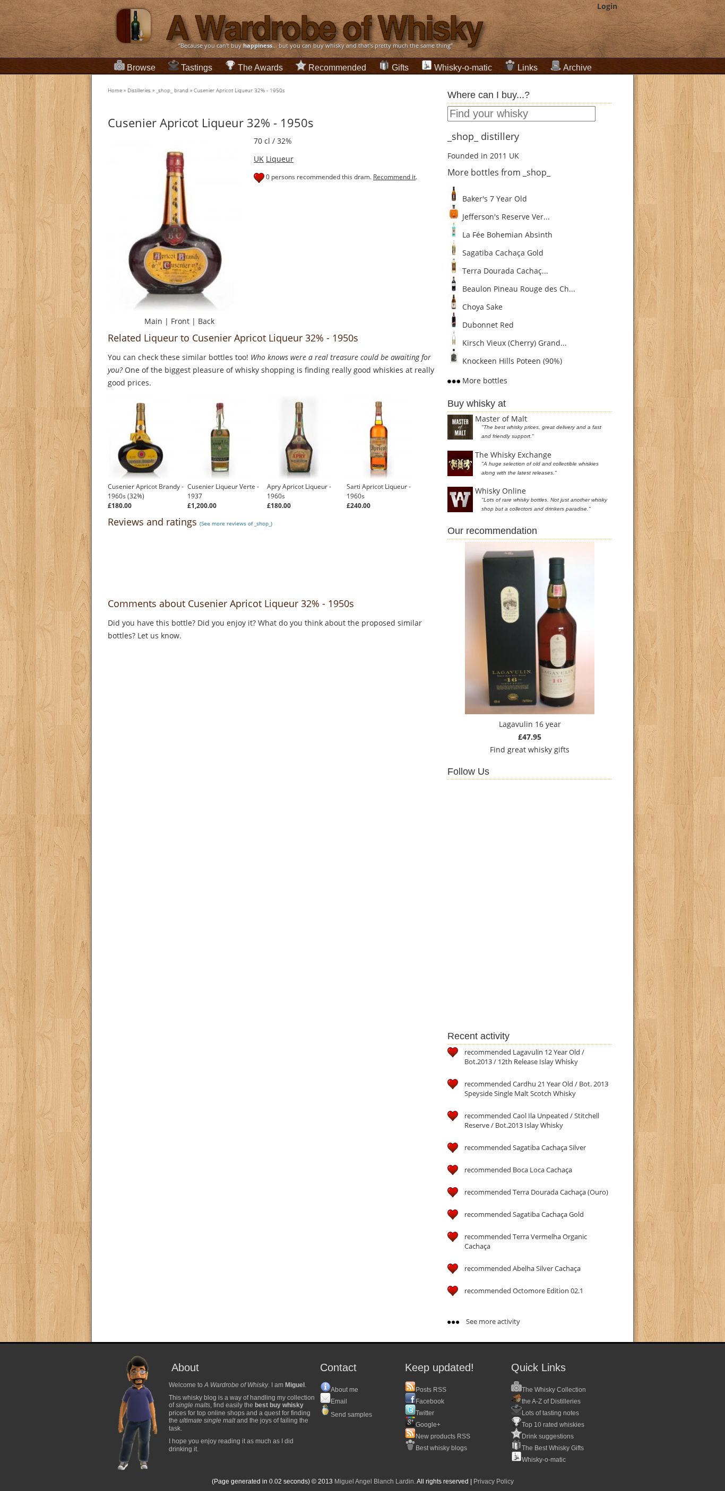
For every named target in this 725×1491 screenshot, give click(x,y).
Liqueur (280, 159)
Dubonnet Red (487, 325)
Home (115, 90)
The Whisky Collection (554, 1389)
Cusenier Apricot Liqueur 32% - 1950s (239, 90)
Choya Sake (481, 307)
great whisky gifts (538, 749)
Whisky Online (500, 491)
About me (344, 1389)
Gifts (400, 67)
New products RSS (443, 1436)
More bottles (483, 380)
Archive (577, 67)
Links (527, 67)
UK (259, 159)
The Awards (260, 67)
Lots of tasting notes (550, 1413)
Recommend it (394, 176)
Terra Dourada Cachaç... (504, 271)
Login (607, 6)
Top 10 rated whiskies (553, 1424)
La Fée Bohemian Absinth (506, 235)
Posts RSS (431, 1389)
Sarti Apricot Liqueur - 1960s (379, 491)
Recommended (337, 67)
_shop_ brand (172, 90)
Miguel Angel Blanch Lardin (374, 1481)
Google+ (428, 1424)
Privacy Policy (493, 1481)
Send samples (351, 1414)
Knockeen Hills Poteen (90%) (511, 361)
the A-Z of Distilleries (551, 1401)
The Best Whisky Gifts (553, 1448)
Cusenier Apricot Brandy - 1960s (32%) (146, 491)
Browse (141, 67)
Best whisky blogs (441, 1448)
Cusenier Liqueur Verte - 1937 (223, 491)
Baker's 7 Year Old (493, 199)
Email (339, 1401)
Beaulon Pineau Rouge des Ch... (517, 289)
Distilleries (139, 90)
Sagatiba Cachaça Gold (501, 253)
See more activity (492, 1321)
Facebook (430, 1401)
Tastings (196, 67)
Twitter (425, 1413)
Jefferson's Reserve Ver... (505, 217)
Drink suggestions (548, 1436)
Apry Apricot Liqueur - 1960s (299, 491)
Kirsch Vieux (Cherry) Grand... (513, 343)
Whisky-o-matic (463, 67)
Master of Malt (501, 419)
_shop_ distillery (483, 136)
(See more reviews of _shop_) (236, 523)
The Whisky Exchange (513, 455)
